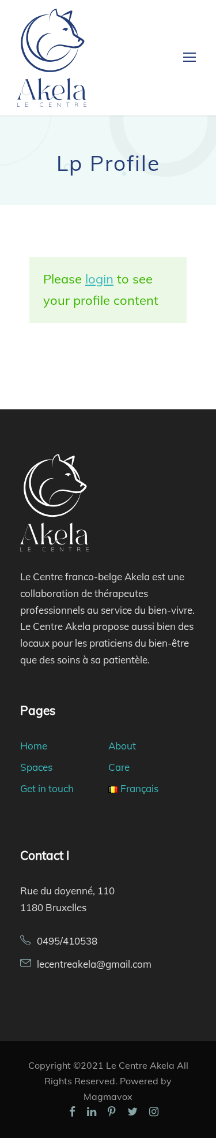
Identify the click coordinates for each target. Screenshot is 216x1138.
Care (119, 767)
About (122, 746)
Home (33, 746)
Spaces (36, 767)
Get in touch (47, 788)
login (99, 279)
